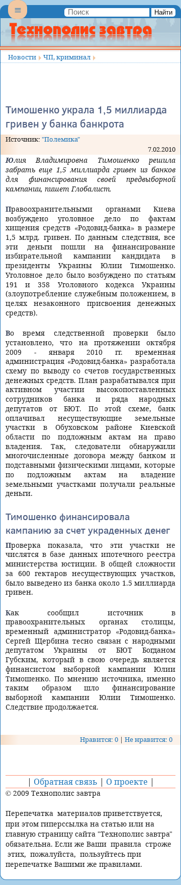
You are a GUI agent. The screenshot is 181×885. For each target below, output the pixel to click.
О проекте (127, 781)
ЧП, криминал (66, 56)
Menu (17, 18)
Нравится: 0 (99, 739)
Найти (163, 12)
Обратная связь (66, 781)
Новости (22, 56)
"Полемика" (61, 139)
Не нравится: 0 (148, 739)
